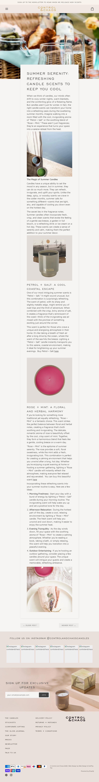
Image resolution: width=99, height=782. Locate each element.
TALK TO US (10, 753)
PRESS (8, 740)
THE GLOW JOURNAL (15, 731)
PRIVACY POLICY (43, 727)
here (56, 351)
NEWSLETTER (11, 744)
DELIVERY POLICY (44, 718)
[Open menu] (9, 9)
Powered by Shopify (87, 771)
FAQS (7, 748)
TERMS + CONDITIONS (46, 731)
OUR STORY (10, 735)
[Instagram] (11, 775)
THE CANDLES (11, 718)
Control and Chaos (58, 766)
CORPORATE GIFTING (15, 727)
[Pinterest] (6, 775)
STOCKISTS (10, 722)
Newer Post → (69, 625)
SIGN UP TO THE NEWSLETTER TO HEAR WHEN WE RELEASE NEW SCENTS (49, 2)
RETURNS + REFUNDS (46, 722)
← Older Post (30, 625)
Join (44, 695)
